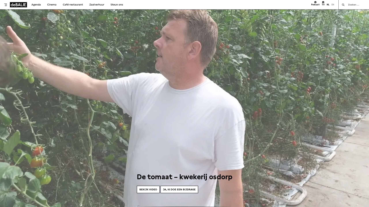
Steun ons (117, 4)
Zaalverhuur (96, 4)
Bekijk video (148, 189)
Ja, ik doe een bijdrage (179, 189)
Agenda (36, 4)
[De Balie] (18, 4)
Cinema (52, 4)
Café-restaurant (73, 4)
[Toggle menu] (5, 5)
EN (333, 4)
